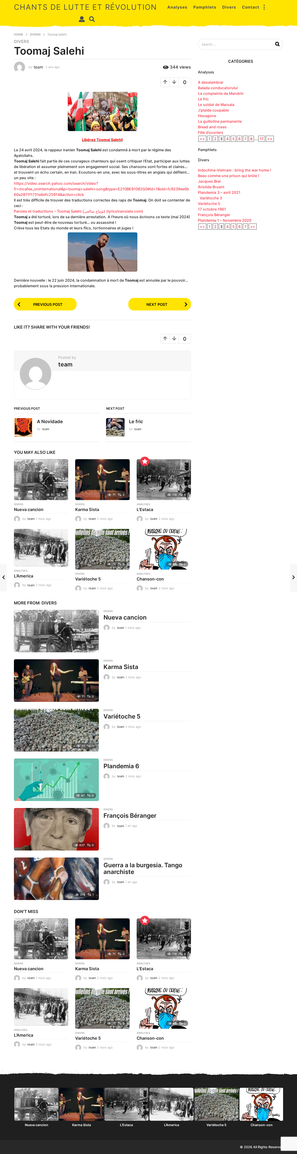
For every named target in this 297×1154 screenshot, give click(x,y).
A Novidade (50, 421)
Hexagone (207, 115)
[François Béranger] (56, 829)
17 (262, 138)
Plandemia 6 (121, 766)
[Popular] (144, 461)
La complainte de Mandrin (221, 93)
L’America (23, 576)
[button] (264, 7)
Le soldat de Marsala (216, 104)
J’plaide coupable (213, 110)
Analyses (177, 7)
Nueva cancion (28, 509)
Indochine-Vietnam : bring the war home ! (234, 170)
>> (269, 138)
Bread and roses (212, 127)
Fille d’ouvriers (210, 132)
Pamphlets (204, 7)
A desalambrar (210, 82)
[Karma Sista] (102, 479)
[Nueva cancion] (41, 479)
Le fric (136, 421)
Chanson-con (150, 579)
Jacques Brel (209, 181)
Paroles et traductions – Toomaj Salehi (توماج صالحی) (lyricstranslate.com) (78, 211)
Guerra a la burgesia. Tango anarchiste (142, 868)
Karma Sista (87, 509)
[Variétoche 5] (102, 549)
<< (202, 138)
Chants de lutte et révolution (85, 7)
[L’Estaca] (164, 479)
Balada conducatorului (218, 88)
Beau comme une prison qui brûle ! (228, 175)
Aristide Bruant (211, 187)
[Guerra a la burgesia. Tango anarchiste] (56, 878)
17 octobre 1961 (212, 209)
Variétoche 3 (210, 198)
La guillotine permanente (220, 121)
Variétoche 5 (88, 579)
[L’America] (41, 548)
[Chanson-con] (164, 549)
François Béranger (129, 815)
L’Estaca (145, 509)
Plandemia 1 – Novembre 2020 (224, 220)
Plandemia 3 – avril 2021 (219, 192)
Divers (229, 7)
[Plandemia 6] (56, 779)
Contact (250, 7)
